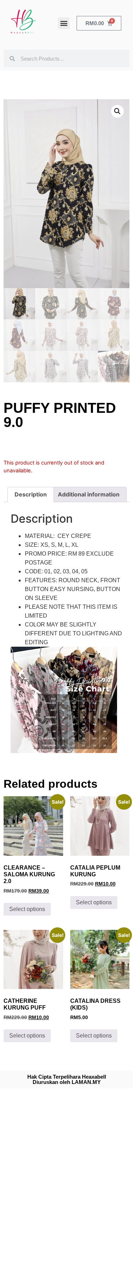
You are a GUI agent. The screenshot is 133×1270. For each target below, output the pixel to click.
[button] (64, 23)
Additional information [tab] (89, 494)
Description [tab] (31, 494)
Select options (27, 909)
